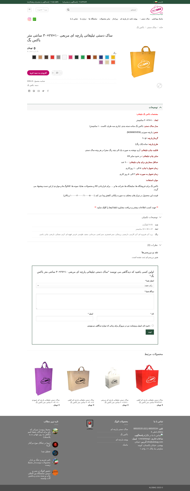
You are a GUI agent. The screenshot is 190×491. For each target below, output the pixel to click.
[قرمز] (52, 57)
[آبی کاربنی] (101, 57)
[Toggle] (160, 107)
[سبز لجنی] (77, 57)
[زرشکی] (89, 57)
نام (152, 314)
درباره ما (83, 19)
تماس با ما (74, 19)
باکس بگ (140, 27)
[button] (29, 10)
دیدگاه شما (149, 291)
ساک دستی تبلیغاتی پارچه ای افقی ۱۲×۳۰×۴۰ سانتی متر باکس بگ (81, 401)
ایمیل (90, 314)
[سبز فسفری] (83, 57)
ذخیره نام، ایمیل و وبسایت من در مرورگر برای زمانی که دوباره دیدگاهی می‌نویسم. (118, 326)
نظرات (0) (152, 245)
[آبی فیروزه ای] (107, 57)
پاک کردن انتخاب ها (32, 51)
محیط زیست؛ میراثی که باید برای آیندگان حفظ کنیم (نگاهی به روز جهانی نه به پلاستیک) (39, 433)
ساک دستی (145, 19)
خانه (161, 27)
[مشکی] (34, 57)
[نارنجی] (113, 62)
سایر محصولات (105, 19)
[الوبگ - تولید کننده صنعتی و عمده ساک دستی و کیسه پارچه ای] (152, 10)
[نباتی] (107, 62)
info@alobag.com (155, 442)
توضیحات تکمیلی (150, 217)
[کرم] (40, 57)
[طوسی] (58, 57)
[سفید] (64, 57)
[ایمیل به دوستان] (38, 91)
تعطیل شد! (45, 451)
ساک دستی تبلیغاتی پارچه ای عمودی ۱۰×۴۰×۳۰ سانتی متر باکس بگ (46, 401)
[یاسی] (101, 62)
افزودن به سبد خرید (38, 73)
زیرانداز (115, 19)
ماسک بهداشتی (157, 19)
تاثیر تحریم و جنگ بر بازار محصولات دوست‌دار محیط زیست (39, 462)
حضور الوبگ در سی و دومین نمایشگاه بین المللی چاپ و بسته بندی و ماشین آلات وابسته (39, 474)
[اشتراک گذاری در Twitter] (43, 91)
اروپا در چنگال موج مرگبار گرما (39, 444)
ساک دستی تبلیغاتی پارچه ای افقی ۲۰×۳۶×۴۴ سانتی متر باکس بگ (149, 401)
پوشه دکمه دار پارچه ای (128, 19)
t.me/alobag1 (144, 439)
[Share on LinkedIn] (29, 91)
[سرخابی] (71, 57)
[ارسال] (68, 10)
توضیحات (153, 107)
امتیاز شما (149, 281)
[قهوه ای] (46, 57)
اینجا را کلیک (107, 207)
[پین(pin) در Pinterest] (34, 91)
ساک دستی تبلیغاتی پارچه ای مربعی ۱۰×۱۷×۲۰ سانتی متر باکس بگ (114, 401)
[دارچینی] (95, 57)
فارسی (160, 2)
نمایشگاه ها (93, 19)
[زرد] (113, 57)
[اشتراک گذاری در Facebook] (48, 91)
